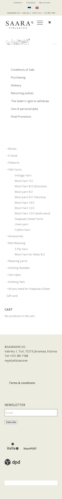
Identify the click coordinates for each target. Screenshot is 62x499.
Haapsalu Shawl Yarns (29, 219)
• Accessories (15, 236)
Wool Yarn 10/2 (24, 203)
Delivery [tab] (16, 85)
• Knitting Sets (16, 282)
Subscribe (11, 422)
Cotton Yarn (22, 230)
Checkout (30, 2)
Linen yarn (21, 224)
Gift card (12, 296)
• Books (12, 149)
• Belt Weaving (16, 243)
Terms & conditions (22, 383)
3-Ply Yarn (21, 249)
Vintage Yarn (23, 175)
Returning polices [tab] (22, 93)
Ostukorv (18, 2)
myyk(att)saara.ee (16, 360)
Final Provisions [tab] (21, 116)
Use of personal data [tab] (24, 109)
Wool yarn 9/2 (24, 192)
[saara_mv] (26, 22)
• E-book (12, 155)
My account (44, 2)
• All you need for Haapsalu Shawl (28, 289)
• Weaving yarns (17, 261)
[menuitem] (18, 2)
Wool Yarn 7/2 (24, 181)
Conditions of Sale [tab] (22, 70)
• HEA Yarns (14, 169)
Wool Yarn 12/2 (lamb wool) (32, 213)
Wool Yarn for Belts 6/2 (30, 254)
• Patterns (13, 163)
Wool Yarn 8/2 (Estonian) (31, 186)
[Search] (30, 19)
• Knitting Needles (18, 268)
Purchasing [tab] (18, 77)
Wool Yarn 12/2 (24, 208)
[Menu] (38, 19)
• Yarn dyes (14, 275)
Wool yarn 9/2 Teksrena (30, 197)
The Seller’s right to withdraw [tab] (30, 101)
